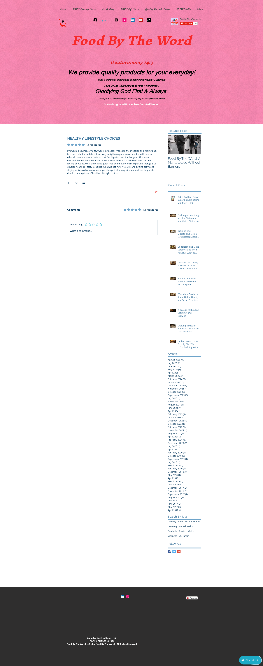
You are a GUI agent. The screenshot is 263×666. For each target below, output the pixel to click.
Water (191, 531)
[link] (63, 23)
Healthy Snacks (192, 521)
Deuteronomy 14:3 (131, 62)
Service (182, 531)
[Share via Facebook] (68, 182)
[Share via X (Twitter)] (76, 182)
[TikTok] (149, 20)
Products (172, 531)
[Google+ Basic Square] (179, 551)
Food (180, 521)
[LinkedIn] (133, 20)
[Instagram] (124, 20)
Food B (94, 40)
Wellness (172, 535)
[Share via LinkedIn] (83, 182)
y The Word (153, 40)
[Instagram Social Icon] (127, 596)
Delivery (172, 521)
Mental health (186, 526)
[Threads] (116, 20)
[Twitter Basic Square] (174, 551)
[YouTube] (141, 20)
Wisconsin (184, 535)
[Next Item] (196, 144)
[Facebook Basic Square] (169, 551)
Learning (172, 526)
